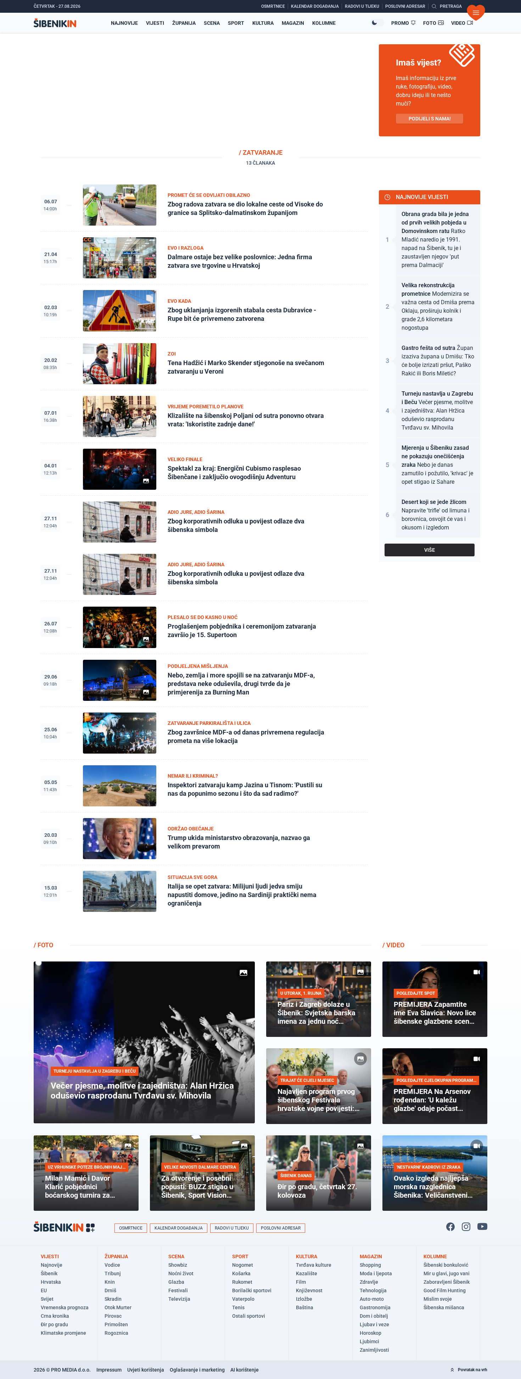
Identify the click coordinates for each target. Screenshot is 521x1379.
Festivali (178, 1290)
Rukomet (242, 1282)
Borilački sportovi (251, 1290)
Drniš (110, 1290)
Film (301, 1282)
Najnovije (124, 23)
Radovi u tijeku (232, 1228)
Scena (212, 23)
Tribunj (113, 1273)
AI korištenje (244, 1370)
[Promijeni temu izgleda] (377, 23)
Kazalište (306, 1273)
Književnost (309, 1290)
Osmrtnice (130, 1228)
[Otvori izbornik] (476, 12)
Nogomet (242, 1265)
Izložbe (304, 1299)
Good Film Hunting (445, 1290)
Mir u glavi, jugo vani (447, 1273)
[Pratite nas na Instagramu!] (466, 1226)
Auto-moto (372, 1299)
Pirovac (113, 1316)
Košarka (241, 1273)
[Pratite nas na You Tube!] (482, 1227)
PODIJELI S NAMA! (430, 118)
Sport (236, 23)
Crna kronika (55, 1316)
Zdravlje (369, 1282)
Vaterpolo (243, 1299)
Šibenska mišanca (444, 1307)
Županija (184, 23)
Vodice (112, 1265)
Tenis (238, 1307)
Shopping (370, 1265)
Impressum (109, 1370)
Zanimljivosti (374, 1350)
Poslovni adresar (281, 1228)
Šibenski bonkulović (446, 1265)
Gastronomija (375, 1307)
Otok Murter (118, 1307)
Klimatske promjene (63, 1333)
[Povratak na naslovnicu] (55, 22)
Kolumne (324, 23)
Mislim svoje (438, 1299)
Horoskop (370, 1333)
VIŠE (429, 550)
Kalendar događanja (179, 1228)
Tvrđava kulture (313, 1265)
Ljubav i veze (374, 1324)
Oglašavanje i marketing (197, 1370)
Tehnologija (373, 1290)
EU (44, 1290)
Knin (110, 1282)
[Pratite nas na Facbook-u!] (450, 1226)
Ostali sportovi (248, 1316)
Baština (304, 1307)
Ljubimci (369, 1341)
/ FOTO (43, 945)
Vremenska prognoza (65, 1307)
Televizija (179, 1299)
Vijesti (155, 23)
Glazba (176, 1282)
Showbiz (177, 1265)
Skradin (113, 1299)
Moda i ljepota (376, 1273)
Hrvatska (51, 1282)
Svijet (47, 1299)
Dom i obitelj (374, 1316)
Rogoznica (116, 1333)
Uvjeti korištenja (145, 1370)
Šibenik (49, 1273)
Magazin (293, 23)
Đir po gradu (54, 1324)
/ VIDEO (393, 945)
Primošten (116, 1324)
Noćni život (181, 1273)
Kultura (263, 23)
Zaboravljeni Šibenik (447, 1282)
